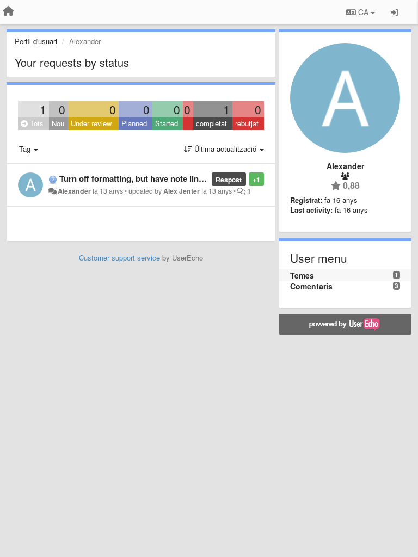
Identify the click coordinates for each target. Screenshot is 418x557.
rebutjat (247, 123)
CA (363, 12)
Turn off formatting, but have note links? (135, 178)
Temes (302, 275)
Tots (36, 123)
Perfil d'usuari (36, 41)
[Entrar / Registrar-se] (394, 12)
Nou (58, 123)
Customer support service (119, 257)
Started (166, 123)
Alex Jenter (181, 191)
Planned (134, 123)
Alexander (74, 191)
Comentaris (311, 286)
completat (211, 123)
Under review (91, 123)
